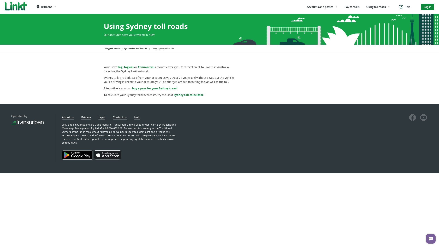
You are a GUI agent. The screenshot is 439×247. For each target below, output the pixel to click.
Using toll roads (112, 48)
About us (68, 117)
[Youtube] (423, 118)
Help (137, 117)
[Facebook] (412, 118)
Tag (119, 67)
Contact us (120, 117)
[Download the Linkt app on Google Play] (78, 158)
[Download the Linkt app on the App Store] (108, 158)
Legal (101, 117)
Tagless (129, 67)
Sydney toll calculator (188, 95)
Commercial (146, 67)
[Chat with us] (431, 239)
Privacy (86, 117)
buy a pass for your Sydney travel (154, 88)
